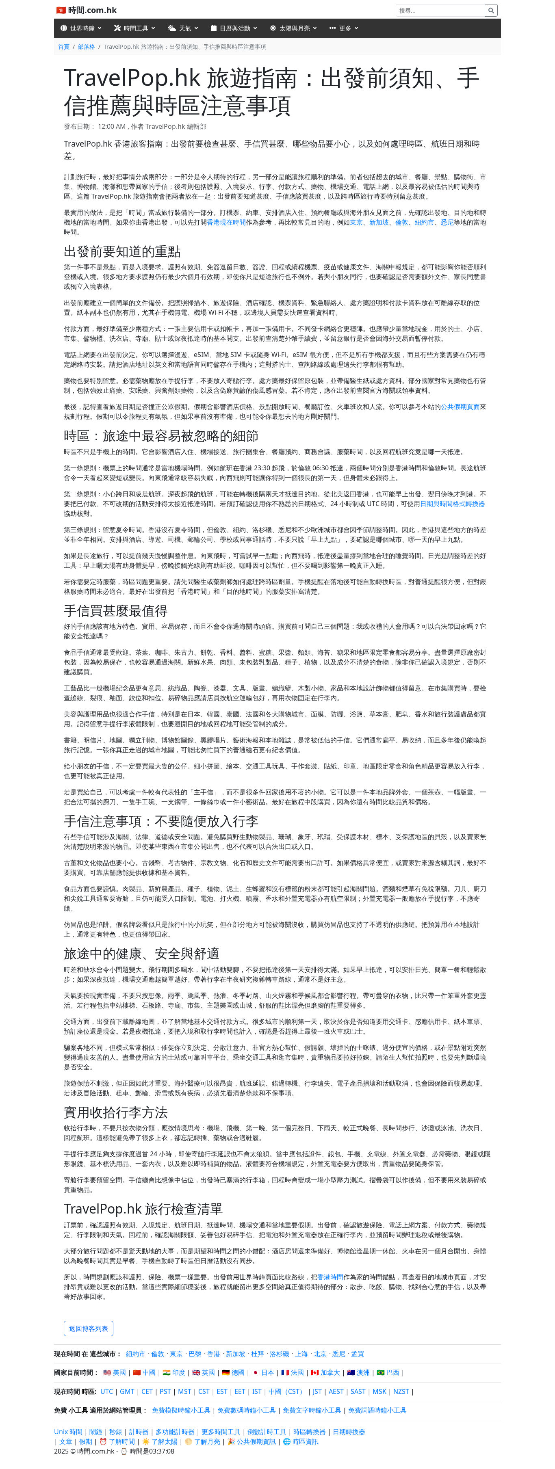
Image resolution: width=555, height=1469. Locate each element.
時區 (88, 1391)
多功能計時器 (175, 1431)
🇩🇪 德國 (233, 1372)
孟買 (357, 1353)
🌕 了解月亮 (202, 1441)
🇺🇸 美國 (114, 1372)
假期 (85, 1441)
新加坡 (379, 222)
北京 (320, 1353)
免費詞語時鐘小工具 (377, 1410)
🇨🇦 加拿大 (325, 1372)
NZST (401, 1391)
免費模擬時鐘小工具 (181, 1410)
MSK (379, 1391)
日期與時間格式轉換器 (452, 503)
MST (184, 1391)
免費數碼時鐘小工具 (246, 1410)
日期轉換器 (349, 1431)
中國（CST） (287, 1391)
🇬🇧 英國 (203, 1372)
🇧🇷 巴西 (388, 1372)
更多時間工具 (222, 1431)
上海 (301, 1353)
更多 (345, 28)
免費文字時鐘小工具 (312, 1410)
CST (204, 1391)
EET (239, 1391)
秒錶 (115, 1431)
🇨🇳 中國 (144, 1372)
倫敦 (401, 222)
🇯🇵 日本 (262, 1372)
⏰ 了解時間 (117, 1441)
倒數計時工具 (267, 1431)
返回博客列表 (88, 1328)
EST (222, 1391)
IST (257, 1391)
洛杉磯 (279, 1353)
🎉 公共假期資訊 (251, 1441)
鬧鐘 (95, 1431)
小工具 (78, 1410)
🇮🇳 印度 (174, 1372)
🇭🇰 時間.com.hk (86, 9)
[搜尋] (491, 10)
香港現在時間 (226, 222)
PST (165, 1391)
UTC (106, 1391)
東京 (356, 222)
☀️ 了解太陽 (160, 1441)
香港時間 (330, 1276)
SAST (358, 1391)
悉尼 (447, 222)
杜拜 (257, 1353)
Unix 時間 (68, 1431)
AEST (336, 1391)
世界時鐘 (82, 28)
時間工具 (136, 28)
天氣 (185, 28)
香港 (213, 1353)
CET (147, 1391)
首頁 (63, 46)
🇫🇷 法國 (292, 1372)
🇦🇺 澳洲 (358, 1372)
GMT (127, 1391)
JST (317, 1391)
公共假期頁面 (460, 406)
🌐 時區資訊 (301, 1441)
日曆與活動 (235, 28)
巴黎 (195, 1353)
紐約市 (424, 222)
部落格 (86, 46)
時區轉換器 (310, 1431)
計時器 (139, 1431)
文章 (65, 1441)
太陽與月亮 (295, 28)
